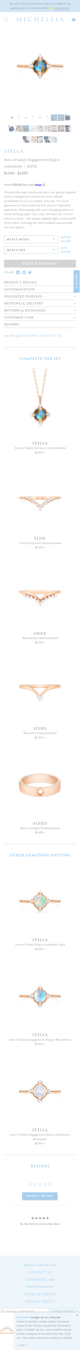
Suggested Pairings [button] (23, 296)
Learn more (62, 8)
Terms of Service (40, 1294)
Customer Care (40, 1279)
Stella (40, 443)
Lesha (40, 728)
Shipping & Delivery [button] (23, 303)
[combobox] (31, 239)
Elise (40, 538)
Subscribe (62, 1311)
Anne (40, 633)
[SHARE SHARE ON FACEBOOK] (18, 272)
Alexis (40, 823)
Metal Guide (66, 239)
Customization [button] (19, 289)
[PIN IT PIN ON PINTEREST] (24, 272)
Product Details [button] (20, 282)
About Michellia (40, 1265)
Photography (40, 1287)
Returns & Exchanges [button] (25, 310)
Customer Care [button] (19, 317)
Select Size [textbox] (16, 250)
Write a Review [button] (39, 1196)
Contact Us (40, 1272)
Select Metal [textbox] (18, 239)
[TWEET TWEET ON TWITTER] (30, 272)
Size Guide (66, 250)
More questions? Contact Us (33, 336)
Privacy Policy (40, 1301)
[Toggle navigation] (6, 19)
